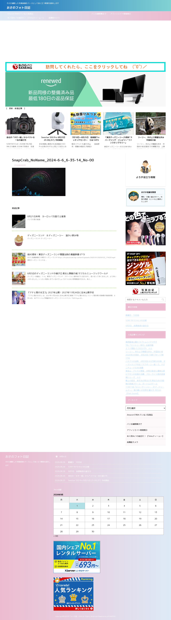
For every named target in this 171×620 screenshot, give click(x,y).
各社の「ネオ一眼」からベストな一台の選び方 (21, 138)
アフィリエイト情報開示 (120, 13)
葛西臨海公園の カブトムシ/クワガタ (141, 342)
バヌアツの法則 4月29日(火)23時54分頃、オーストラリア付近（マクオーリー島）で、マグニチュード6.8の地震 (145, 364)
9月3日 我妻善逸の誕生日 (137, 325)
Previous (7, 132)
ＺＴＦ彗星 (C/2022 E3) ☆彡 (139, 348)
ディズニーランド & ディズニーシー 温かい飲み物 (52, 235)
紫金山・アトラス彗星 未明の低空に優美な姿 (145, 371)
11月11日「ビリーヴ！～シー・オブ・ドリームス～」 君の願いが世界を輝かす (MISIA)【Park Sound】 (145, 390)
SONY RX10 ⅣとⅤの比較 (136, 320)
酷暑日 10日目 (132, 315)
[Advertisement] (85, 40)
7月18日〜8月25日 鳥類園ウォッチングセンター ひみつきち (86, 138)
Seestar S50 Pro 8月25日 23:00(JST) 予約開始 (53, 138)
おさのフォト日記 (18, 7)
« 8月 (55, 536)
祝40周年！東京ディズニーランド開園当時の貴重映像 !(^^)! (56, 254)
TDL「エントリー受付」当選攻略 (139, 345)
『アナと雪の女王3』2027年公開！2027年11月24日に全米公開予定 (60, 292)
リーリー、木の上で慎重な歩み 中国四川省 (152, 138)
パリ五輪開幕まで (71, 13)
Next (163, 132)
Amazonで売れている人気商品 (20, 13)
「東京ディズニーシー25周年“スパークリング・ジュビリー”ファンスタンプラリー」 (118, 140)
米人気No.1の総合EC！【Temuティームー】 (25, 17)
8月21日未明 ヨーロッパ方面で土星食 (46, 216)
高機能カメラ (54, 17)
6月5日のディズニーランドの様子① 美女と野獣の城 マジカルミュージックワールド (67, 273)
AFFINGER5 (111, 616)
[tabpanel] (20, 132)
